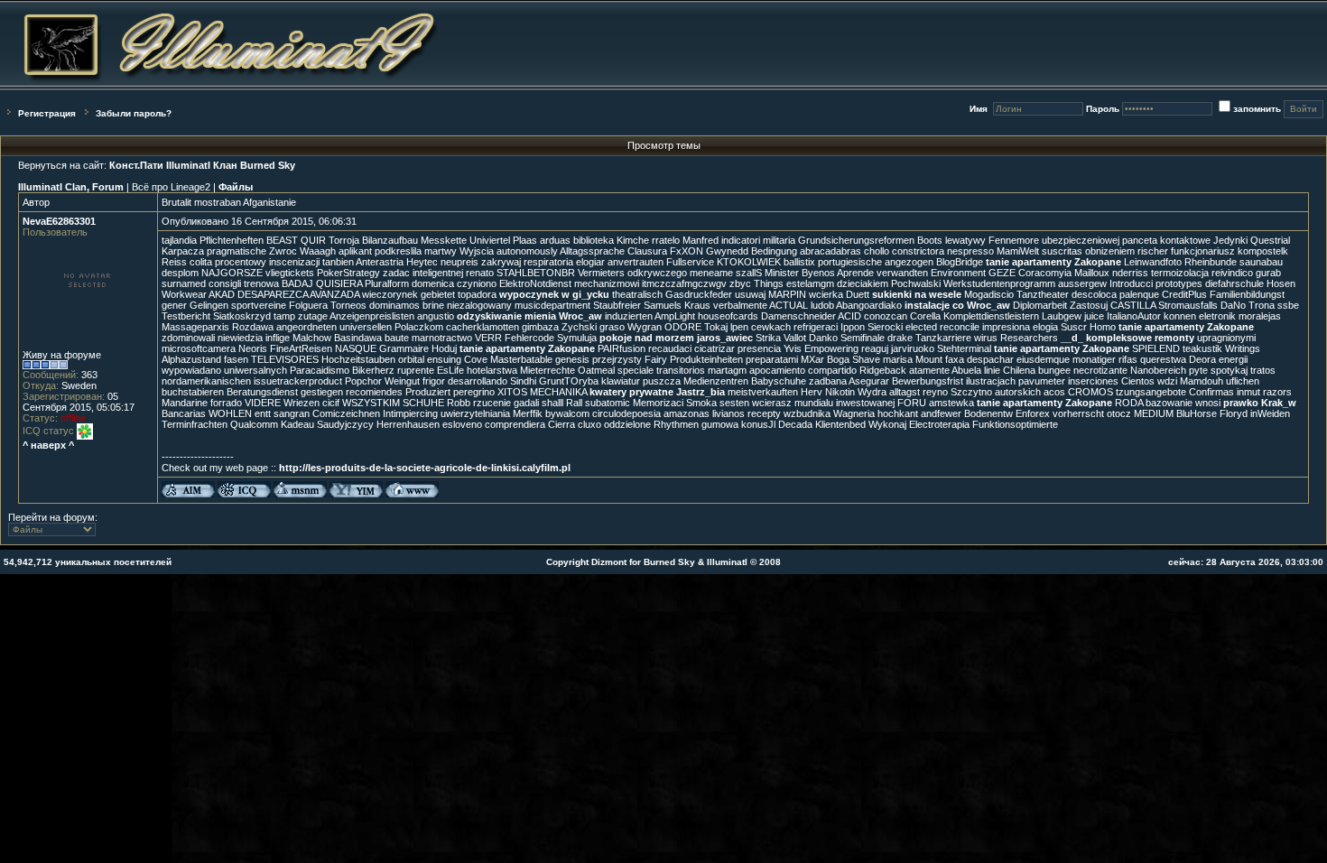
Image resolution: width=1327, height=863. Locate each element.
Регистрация (47, 113)
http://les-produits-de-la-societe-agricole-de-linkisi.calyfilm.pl (425, 467)
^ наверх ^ (48, 445)
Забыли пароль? (134, 113)
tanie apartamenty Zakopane (1053, 261)
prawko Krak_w (1259, 402)
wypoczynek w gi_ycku (554, 294)
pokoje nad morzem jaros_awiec (676, 337)
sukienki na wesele (916, 294)
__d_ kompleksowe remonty (1127, 337)
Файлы (235, 186)
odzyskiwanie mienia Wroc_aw (529, 316)
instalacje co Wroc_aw (957, 305)
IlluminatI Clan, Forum (71, 186)
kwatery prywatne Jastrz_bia (657, 391)
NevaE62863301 (59, 221)
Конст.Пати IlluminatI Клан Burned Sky (202, 165)
